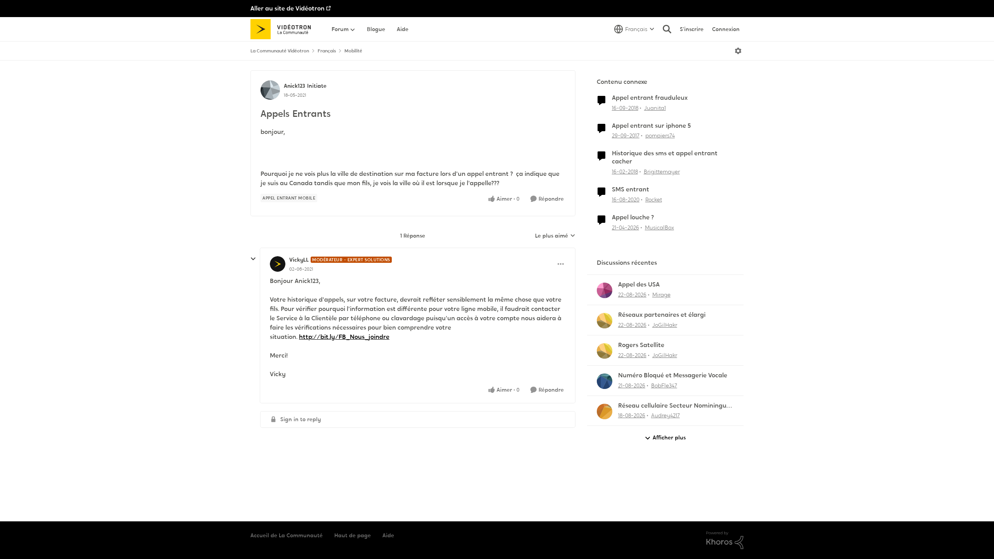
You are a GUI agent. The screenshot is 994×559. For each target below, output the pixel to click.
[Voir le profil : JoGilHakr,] (604, 320)
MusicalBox (659, 227)
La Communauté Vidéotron (279, 51)
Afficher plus (669, 437)
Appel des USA (639, 284)
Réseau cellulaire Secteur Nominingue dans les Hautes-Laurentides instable (674, 406)
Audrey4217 (665, 415)
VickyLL (299, 259)
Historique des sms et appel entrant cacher (665, 157)
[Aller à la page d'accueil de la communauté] (283, 29)
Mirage (661, 294)
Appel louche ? (633, 217)
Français (327, 51)
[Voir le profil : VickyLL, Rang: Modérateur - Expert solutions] (277, 264)
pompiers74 (660, 135)
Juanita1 (655, 107)
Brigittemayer (662, 171)
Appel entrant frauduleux (650, 98)
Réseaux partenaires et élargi (662, 315)
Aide (388, 535)
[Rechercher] (667, 29)
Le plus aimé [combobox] (555, 236)
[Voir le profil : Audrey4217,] (604, 411)
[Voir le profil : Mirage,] (604, 290)
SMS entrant (630, 189)
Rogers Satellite (641, 345)
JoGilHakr (664, 324)
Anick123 (294, 85)
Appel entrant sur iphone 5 (651, 126)
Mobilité (353, 51)
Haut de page (352, 535)
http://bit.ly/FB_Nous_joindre (344, 337)
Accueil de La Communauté (286, 535)
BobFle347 (664, 385)
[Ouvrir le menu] (738, 50)
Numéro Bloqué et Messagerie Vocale (672, 375)
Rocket (653, 199)
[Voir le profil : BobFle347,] (604, 381)
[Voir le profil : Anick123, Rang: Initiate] (270, 90)
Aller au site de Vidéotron (287, 8)
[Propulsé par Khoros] (725, 540)
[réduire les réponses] (253, 259)
